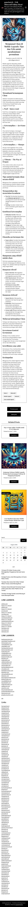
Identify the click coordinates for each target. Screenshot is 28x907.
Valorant (17, 396)
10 (3, 555)
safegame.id (4, 772)
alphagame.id (5, 822)
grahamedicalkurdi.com (7, 691)
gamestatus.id (5, 888)
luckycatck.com (5, 651)
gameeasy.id (4, 885)
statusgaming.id (5, 871)
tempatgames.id (5, 781)
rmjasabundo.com (6, 663)
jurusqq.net (4, 611)
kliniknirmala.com (6, 679)
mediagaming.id (5, 838)
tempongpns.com (6, 643)
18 (6, 558)
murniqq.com (5, 630)
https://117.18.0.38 (6, 619)
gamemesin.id (5, 739)
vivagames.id (4, 732)
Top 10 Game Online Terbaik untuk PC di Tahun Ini (14, 428)
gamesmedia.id (5, 834)
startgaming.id (5, 715)
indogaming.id (5, 709)
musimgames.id (5, 734)
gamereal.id (4, 808)
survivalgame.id (5, 770)
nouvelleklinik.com (6, 681)
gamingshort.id (5, 805)
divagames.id (5, 730)
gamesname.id (5, 876)
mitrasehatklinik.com (7, 674)
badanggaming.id (6, 815)
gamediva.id (4, 742)
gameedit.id (4, 814)
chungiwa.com (5, 669)
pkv (2, 698)
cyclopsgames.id (5, 833)
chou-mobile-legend (9, 399)
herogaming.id (5, 706)
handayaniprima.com (7, 648)
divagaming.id (5, 708)
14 (17, 555)
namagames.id (5, 735)
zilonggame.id (5, 763)
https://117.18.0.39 (6, 609)
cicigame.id (4, 824)
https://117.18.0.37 (6, 623)
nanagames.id (5, 841)
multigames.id (5, 881)
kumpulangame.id (6, 791)
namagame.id (5, 754)
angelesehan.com (6, 655)
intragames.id (5, 777)
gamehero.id (4, 741)
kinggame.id (4, 892)
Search (3, 537)
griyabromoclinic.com (7, 695)
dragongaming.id (6, 866)
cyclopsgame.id (5, 845)
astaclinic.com (5, 688)
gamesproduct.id (6, 794)
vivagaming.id (5, 713)
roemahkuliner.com (6, 644)
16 (24, 555)
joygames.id (4, 831)
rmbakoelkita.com (6, 653)
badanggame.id (5, 826)
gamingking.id (5, 859)
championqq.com (6, 624)
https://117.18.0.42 (6, 612)
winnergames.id (5, 760)
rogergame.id (5, 820)
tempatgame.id (5, 793)
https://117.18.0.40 (6, 626)
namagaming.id (5, 711)
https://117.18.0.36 (6, 605)
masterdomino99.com (7, 621)
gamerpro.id (4, 852)
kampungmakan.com (7, 650)
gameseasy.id (5, 873)
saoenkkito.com (5, 646)
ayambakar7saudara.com (8, 641)
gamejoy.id (4, 848)
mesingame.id (5, 749)
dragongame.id (5, 893)
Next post (14, 414)
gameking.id (4, 886)
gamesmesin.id (5, 720)
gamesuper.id (5, 744)
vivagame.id (4, 751)
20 (14, 558)
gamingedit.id (5, 803)
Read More (14, 435)
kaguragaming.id (5, 855)
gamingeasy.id (5, 853)
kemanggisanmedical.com (8, 677)
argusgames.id (5, 761)
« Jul (13, 566)
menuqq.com (5, 631)
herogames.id (5, 727)
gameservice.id (5, 810)
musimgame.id (5, 748)
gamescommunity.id (6, 827)
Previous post (14, 409)
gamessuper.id (5, 725)
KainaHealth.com (6, 683)
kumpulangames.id (6, 787)
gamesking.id (5, 874)
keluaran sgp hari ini (13, 198)
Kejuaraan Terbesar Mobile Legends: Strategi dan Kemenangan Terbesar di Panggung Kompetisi (14, 473)
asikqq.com (4, 604)
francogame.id (5, 817)
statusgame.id (5, 716)
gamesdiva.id (5, 723)
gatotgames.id (5, 798)
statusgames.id (5, 883)
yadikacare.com (5, 686)
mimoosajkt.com (5, 665)
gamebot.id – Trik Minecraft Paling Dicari (13, 3)
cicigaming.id (4, 801)
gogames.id (4, 878)
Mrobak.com (4, 658)
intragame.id (4, 784)
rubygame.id (4, 765)
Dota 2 (5, 393)
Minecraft (13, 393)
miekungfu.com (5, 660)
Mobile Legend (7, 396)
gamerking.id (4, 850)
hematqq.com (5, 628)
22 (21, 558)
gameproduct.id (5, 812)
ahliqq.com (4, 607)
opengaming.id (5, 758)
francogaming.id (5, 807)
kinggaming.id (5, 862)
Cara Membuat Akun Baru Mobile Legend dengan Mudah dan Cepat (14, 519)
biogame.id (4, 789)
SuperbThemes (19, 904)
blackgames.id (5, 800)
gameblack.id (5, 819)
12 (10, 555)
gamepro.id (4, 890)
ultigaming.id (4, 867)
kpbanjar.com (5, 676)
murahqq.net (5, 614)
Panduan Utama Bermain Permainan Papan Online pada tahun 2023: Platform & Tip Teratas (13, 588)
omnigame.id (5, 786)
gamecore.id (4, 737)
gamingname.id (5, 857)
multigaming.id (5, 869)
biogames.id (4, 775)
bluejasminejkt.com (6, 657)
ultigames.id (4, 879)
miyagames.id (5, 796)
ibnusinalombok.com (7, 689)
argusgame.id (5, 767)
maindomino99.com (6, 618)
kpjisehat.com (5, 672)
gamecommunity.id (6, 846)
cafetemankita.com (6, 662)
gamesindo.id (5, 722)
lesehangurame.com (7, 639)
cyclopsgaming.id (6, 843)
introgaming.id (5, 779)
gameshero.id (5, 718)
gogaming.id (4, 864)
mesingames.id (5, 728)
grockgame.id (5, 768)
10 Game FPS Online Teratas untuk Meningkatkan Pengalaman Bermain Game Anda (13, 571)
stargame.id (4, 756)
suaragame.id (5, 782)
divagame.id (4, 753)
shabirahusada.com (6, 684)
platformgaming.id (6, 860)
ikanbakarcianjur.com (7, 670)
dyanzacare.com (5, 693)
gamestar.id (4, 746)
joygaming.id (4, 840)
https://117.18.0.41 (6, 616)
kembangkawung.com (7, 667)
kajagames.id (4, 836)
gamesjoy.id (4, 829)
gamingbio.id (4, 774)
